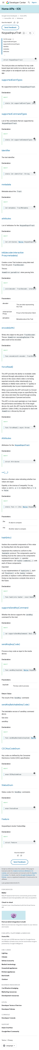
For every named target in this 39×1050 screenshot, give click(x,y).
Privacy (10, 1040)
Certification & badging (10, 988)
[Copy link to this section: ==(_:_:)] (10, 472)
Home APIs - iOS (11, 8)
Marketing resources (9, 992)
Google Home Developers (9, 16)
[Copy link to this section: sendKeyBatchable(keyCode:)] (31, 705)
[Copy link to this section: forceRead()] (15, 367)
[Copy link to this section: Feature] (11, 819)
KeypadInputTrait (22, 445)
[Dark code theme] (35, 58)
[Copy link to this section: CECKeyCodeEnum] (22, 749)
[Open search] (29, 2)
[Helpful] (14, 22)
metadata (6, 184)
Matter (21, 242)
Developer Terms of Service (12, 1005)
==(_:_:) (5, 472)
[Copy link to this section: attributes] (13, 219)
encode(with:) (8, 328)
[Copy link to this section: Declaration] (13, 92)
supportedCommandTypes (14, 114)
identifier (6, 150)
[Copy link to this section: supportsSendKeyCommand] (30, 608)
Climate (4, 957)
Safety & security (8, 961)
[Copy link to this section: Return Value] (13, 693)
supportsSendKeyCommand (15, 608)
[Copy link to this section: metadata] (13, 184)
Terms (4, 1040)
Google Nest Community (10, 1031)
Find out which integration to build (14, 922)
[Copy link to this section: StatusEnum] (15, 785)
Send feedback (10, 27)
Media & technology (9, 964)
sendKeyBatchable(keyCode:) (15, 704)
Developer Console (8, 1018)
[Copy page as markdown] (30, 33)
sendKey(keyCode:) (11, 644)
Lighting (4, 953)
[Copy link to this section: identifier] (12, 150)
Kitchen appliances (8, 972)
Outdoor (5, 979)
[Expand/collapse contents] (13, 39)
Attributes (6, 438)
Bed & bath (5, 976)
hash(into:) (6, 537)
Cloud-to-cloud (7, 902)
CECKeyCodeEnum (11, 748)
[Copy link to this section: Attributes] (13, 438)
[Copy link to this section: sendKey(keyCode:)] (22, 644)
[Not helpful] (17, 22)
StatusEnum (7, 785)
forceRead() (7, 367)
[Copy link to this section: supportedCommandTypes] (29, 114)
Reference (20, 18)
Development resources (10, 996)
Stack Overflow (7, 1028)
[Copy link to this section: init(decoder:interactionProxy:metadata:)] (20, 255)
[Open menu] (3, 2)
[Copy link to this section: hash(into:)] (13, 538)
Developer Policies (8, 1009)
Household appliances (9, 968)
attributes (6, 218)
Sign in (34, 2)
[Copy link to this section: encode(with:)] (16, 328)
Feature (5, 819)
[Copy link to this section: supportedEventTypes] (24, 80)
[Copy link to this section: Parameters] (13, 298)
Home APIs (23, 16)
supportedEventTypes (12, 80)
